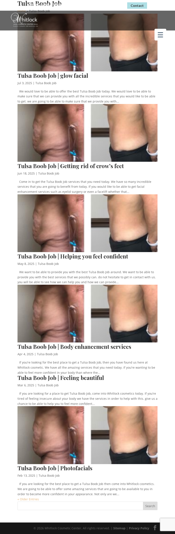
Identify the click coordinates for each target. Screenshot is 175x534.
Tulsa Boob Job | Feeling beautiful (61, 377)
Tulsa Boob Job (46, 83)
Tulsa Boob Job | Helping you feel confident (73, 256)
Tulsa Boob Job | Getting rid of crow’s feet (71, 166)
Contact (137, 5)
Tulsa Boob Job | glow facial (53, 75)
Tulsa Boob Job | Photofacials (55, 468)
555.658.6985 (109, 4)
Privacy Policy (139, 528)
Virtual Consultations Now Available (59, 5)
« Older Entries (28, 499)
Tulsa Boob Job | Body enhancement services (74, 346)
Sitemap (119, 528)
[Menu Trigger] (160, 34)
